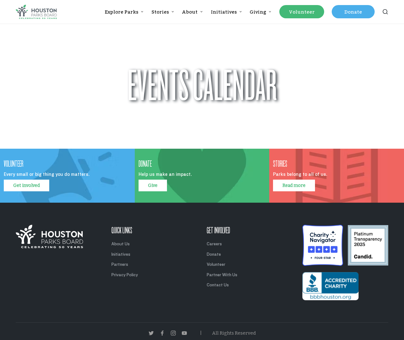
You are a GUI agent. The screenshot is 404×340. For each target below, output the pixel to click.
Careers (214, 244)
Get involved (26, 185)
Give (152, 185)
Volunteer (216, 264)
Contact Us (218, 285)
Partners (119, 264)
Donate (214, 254)
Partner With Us (222, 274)
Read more (294, 185)
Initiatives (120, 254)
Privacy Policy (124, 274)
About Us (120, 244)
